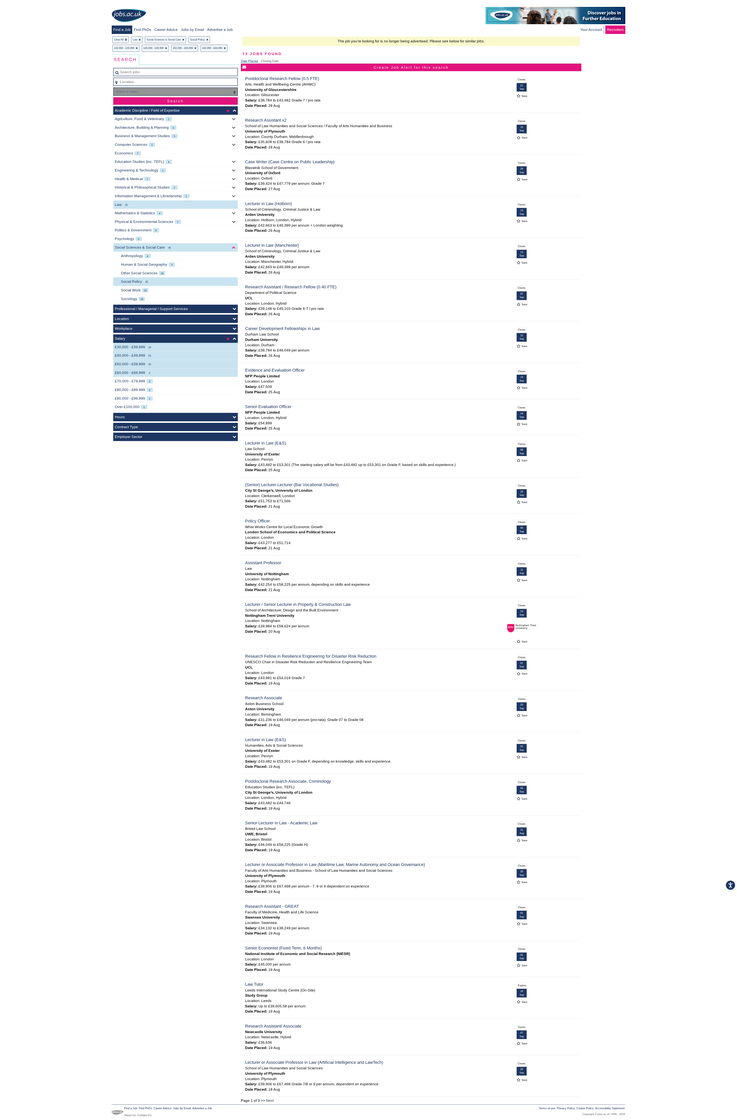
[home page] (129, 16)
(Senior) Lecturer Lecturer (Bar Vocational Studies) (292, 484)
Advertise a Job (220, 30)
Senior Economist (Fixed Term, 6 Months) (283, 948)
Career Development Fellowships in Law (282, 328)
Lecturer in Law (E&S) (265, 443)
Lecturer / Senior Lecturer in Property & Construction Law (298, 604)
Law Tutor (254, 984)
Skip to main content (18, 4)
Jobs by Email (192, 30)
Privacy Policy (566, 1108)
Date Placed (249, 61)
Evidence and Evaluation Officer (275, 370)
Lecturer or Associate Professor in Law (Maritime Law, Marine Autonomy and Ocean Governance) (335, 864)
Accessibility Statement (610, 1108)
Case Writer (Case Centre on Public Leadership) (290, 161)
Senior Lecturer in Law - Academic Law (281, 823)
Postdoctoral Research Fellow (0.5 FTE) (282, 78)
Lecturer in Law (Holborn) (268, 203)
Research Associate (263, 697)
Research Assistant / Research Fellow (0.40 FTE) (290, 287)
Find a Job (122, 30)
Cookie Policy (585, 1108)
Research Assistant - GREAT (272, 906)
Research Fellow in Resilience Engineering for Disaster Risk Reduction (310, 656)
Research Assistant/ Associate (273, 1026)
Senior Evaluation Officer (268, 406)
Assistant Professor (263, 562)
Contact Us (144, 1115)
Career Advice (166, 30)
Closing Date (270, 61)
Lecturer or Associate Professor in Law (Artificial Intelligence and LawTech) (314, 1062)
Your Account (591, 30)
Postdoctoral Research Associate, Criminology (288, 781)
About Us (130, 1115)
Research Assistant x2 (266, 120)
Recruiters (615, 30)
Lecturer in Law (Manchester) (272, 245)
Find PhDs (142, 30)
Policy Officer (257, 521)
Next (270, 1101)
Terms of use (547, 1108)
